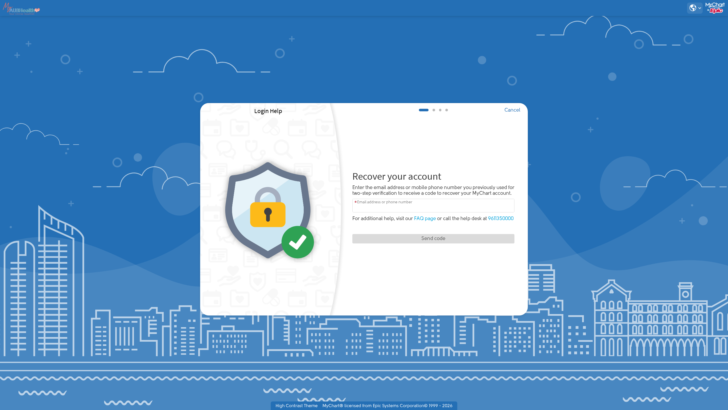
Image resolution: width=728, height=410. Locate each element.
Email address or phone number (384, 202)
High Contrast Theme (297, 406)
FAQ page (425, 218)
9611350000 (501, 218)
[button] (695, 8)
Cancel (512, 110)
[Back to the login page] (21, 9)
